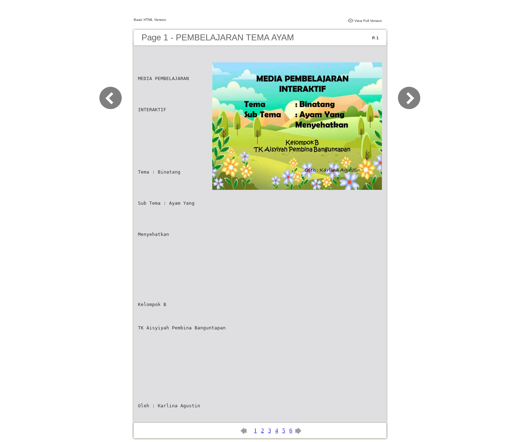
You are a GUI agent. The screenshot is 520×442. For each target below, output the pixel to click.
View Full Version (368, 21)
